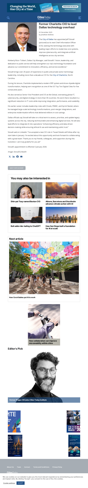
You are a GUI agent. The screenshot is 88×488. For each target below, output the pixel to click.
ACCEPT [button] (20, 483)
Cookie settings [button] (9, 483)
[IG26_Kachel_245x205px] (44, 421)
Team (19, 467)
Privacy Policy (57, 467)
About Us (10, 467)
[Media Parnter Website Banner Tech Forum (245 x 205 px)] (44, 446)
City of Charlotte (60, 75)
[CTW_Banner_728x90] (44, 12)
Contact (27, 467)
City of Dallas (48, 39)
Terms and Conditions (41, 467)
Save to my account (17, 168)
